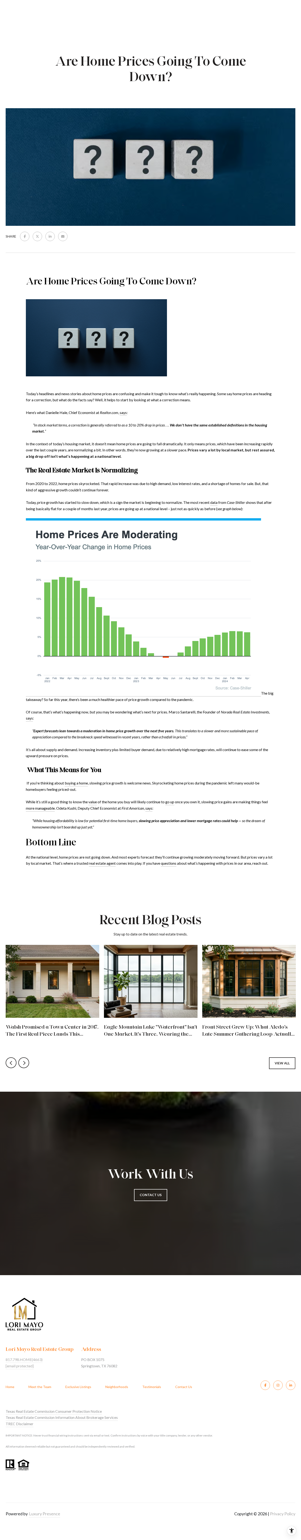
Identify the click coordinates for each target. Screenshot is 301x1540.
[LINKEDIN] (290, 1385)
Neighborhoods (116, 1387)
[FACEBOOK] (265, 1385)
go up (169, 802)
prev (11, 1062)
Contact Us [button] (151, 1195)
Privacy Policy (282, 1513)
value (92, 802)
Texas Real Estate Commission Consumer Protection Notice (54, 1411)
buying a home (76, 783)
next (23, 1062)
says (123, 412)
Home (10, 1387)
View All (282, 1063)
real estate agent (102, 863)
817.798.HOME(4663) (24, 1359)
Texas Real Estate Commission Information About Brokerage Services (62, 1417)
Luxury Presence (44, 1513)
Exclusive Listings (78, 1387)
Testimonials (151, 1387)
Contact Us (183, 1387)
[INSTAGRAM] (278, 1385)
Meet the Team (39, 1387)
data (214, 502)
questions (168, 863)
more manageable (40, 808)
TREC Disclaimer (19, 1423)
